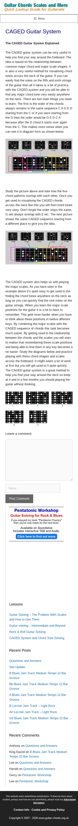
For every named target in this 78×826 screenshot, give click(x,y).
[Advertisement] (39, 577)
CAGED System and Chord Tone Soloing (36, 638)
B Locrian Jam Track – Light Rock (32, 706)
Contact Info (21, 809)
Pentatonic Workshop (36, 775)
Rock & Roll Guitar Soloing (27, 632)
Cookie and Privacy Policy (48, 809)
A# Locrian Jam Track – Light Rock (33, 712)
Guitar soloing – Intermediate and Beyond (37, 625)
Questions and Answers (25, 661)
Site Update (17, 667)
